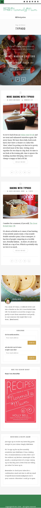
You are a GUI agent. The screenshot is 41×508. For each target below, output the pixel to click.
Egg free (12, 49)
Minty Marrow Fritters (20, 56)
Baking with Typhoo (20, 188)
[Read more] (14, 319)
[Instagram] (38, 1)
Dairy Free (15, 46)
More (23, 191)
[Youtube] (32, 1)
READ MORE (20, 162)
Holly (17, 63)
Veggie (30, 49)
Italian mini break (27, 135)
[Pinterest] (29, 1)
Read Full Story (20, 69)
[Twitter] (27, 1)
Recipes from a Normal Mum (12, 373)
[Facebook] (24, 1)
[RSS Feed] (35, 1)
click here (29, 444)
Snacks (22, 49)
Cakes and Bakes (14, 100)
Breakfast (28, 46)
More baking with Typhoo (20, 96)
